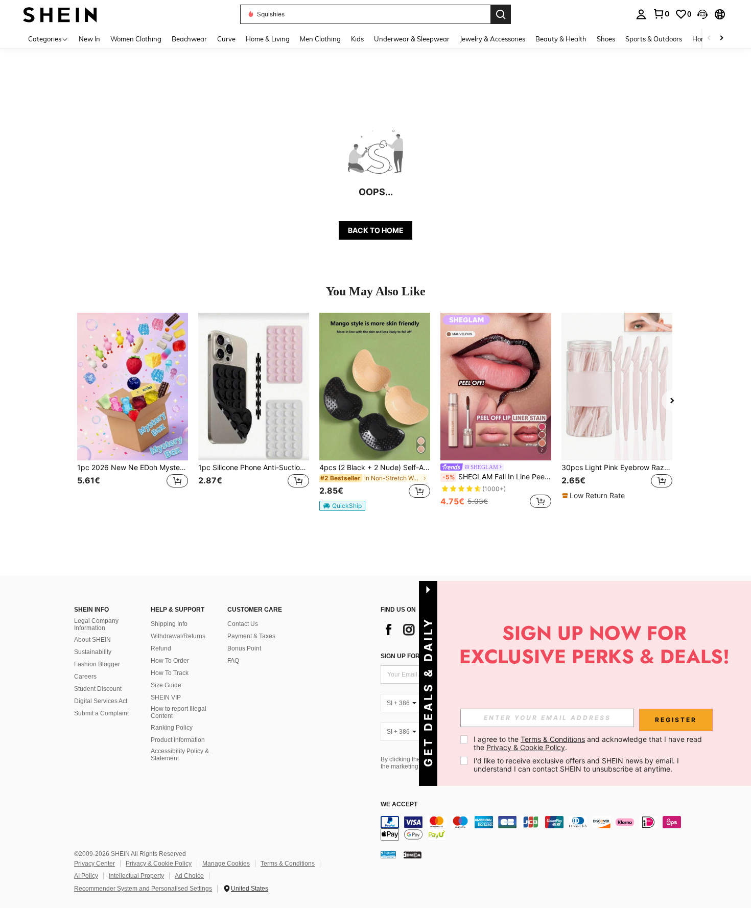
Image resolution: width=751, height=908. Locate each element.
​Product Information (178, 739)
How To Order (170, 660)
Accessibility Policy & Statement (180, 755)
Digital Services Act (100, 701)
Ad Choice (189, 875)
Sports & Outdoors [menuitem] (653, 39)
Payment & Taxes (251, 636)
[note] (342, 506)
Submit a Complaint (101, 713)
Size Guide (166, 685)
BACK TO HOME (376, 230)
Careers (85, 676)
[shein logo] (60, 14)
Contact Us (242, 623)
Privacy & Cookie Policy (159, 863)
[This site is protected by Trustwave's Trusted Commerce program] (388, 853)
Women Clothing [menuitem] (135, 39)
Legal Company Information (96, 624)
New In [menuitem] (89, 39)
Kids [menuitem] (357, 39)
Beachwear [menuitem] (189, 39)
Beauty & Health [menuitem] (560, 39)
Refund (161, 648)
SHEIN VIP (166, 697)
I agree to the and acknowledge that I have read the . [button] (589, 743)
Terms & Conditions (288, 863)
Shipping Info (169, 623)
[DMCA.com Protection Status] (412, 853)
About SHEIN (92, 639)
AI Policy (86, 875)
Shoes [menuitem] (606, 39)
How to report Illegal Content (178, 712)
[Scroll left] (709, 39)
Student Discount (98, 688)
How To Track (170, 673)
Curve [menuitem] (226, 39)
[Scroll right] (721, 39)
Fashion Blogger (97, 664)
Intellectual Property (136, 875)
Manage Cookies (226, 863)
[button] (702, 14)
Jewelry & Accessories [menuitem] (492, 39)
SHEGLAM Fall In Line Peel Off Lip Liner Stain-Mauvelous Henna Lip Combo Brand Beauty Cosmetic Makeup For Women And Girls (496, 477)
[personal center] (641, 14)
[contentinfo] (534, 828)
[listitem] (132, 411)
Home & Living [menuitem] (268, 39)
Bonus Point (244, 648)
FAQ (233, 660)
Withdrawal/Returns (178, 636)
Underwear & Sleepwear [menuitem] (412, 39)
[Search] (500, 14)
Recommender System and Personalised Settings (143, 888)
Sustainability (92, 652)
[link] (661, 14)
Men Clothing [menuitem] (320, 39)
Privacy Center (94, 863)
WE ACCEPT (399, 804)
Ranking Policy (172, 727)
